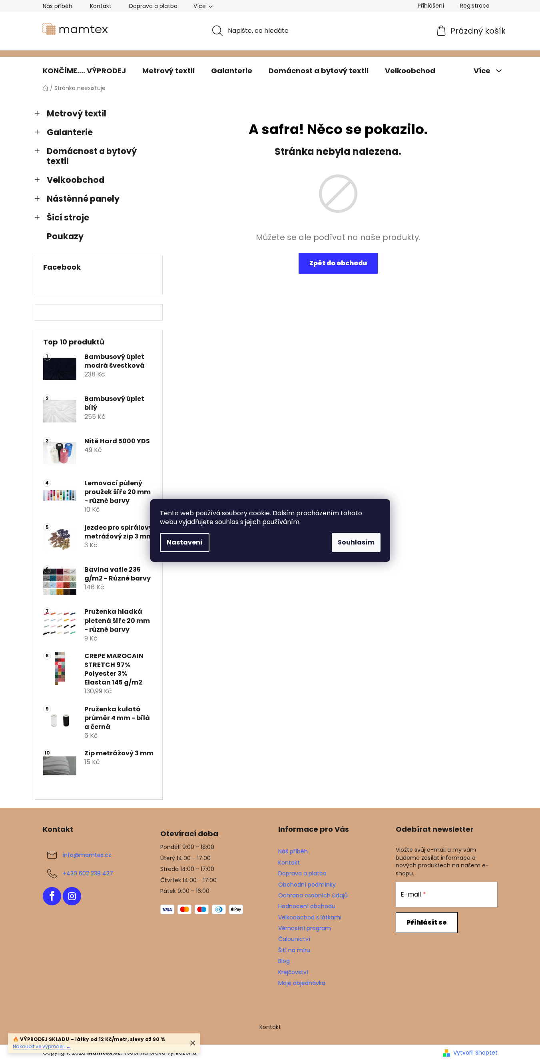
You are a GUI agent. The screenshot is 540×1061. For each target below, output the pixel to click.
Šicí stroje (68, 217)
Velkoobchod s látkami (309, 917)
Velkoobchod (75, 180)
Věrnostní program (304, 928)
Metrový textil (76, 113)
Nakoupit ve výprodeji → (42, 1046)
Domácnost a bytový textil (92, 156)
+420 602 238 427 (88, 873)
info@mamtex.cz (87, 855)
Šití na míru (294, 950)
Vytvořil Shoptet (475, 1053)
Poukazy (65, 236)
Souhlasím (356, 542)
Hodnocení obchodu (306, 906)
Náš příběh (57, 6)
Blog (284, 961)
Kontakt (101, 6)
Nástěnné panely (83, 198)
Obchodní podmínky (307, 885)
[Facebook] (52, 896)
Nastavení (185, 542)
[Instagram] (72, 896)
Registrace (475, 6)
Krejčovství (293, 972)
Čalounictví (294, 939)
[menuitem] (84, 70)
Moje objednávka (301, 983)
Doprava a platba (153, 6)
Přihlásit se (426, 922)
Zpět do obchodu (338, 263)
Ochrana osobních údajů (313, 895)
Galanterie (70, 132)
